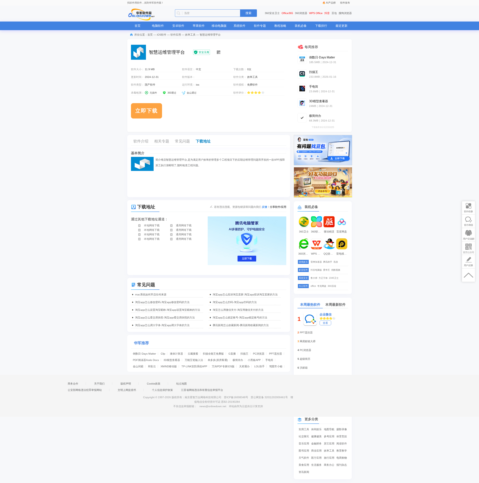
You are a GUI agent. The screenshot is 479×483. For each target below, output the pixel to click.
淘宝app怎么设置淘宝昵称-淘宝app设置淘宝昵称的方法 (167, 309)
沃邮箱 (304, 367)
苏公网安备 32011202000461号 (270, 397)
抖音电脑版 (316, 270)
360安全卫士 (272, 13)
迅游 (335, 262)
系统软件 (239, 25)
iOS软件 (161, 34)
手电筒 (269, 360)
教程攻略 (280, 25)
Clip (163, 353)
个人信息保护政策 (162, 390)
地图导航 (329, 429)
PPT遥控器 (275, 353)
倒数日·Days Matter (144, 353)
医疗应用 (316, 457)
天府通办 (244, 366)
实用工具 (304, 429)
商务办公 (329, 464)
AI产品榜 (331, 2)
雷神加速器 (316, 262)
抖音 (327, 13)
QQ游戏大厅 (329, 253)
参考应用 (329, 436)
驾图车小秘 (275, 366)
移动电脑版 (219, 25)
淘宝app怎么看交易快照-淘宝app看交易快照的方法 (165, 317)
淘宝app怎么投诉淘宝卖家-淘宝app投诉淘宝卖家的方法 (245, 294)
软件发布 (345, 2)
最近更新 (341, 25)
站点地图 (181, 383)
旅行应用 (329, 457)
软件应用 (175, 34)
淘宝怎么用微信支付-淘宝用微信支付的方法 (238, 309)
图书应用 (304, 450)
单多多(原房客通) (218, 360)
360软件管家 (317, 231)
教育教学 (341, 450)
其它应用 (329, 443)
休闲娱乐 (316, 429)
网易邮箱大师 (307, 341)
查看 (325, 322)
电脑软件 (158, 25)
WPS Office (316, 13)
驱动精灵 (329, 231)
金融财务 (316, 443)
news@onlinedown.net (212, 406)
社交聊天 (304, 436)
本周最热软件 (310, 304)
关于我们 (99, 383)
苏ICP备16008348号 (236, 397)
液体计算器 (176, 353)
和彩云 (152, 366)
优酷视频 (335, 270)
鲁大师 (314, 278)
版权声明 (125, 383)
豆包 (334, 13)
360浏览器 (301, 13)
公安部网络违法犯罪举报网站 (85, 390)
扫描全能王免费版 (213, 353)
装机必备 (301, 25)
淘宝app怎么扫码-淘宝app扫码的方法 (235, 302)
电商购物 (341, 457)
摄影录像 (341, 429)
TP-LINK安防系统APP (194, 366)
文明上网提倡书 (127, 390)
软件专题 (260, 25)
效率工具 (190, 34)
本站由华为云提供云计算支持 (246, 406)
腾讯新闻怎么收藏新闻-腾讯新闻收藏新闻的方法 (241, 325)
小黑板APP (254, 360)
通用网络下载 (184, 225)
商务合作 (73, 383)
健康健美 (316, 436)
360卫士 (304, 231)
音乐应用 (304, 443)
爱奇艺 (326, 270)
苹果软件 (199, 25)
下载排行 (321, 25)
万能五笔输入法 (194, 360)
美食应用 (304, 464)
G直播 (232, 353)
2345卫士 (334, 278)
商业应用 (316, 450)
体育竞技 (341, 436)
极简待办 (238, 360)
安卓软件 (178, 25)
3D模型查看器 (172, 360)
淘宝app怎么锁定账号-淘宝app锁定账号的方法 (240, 317)
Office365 (287, 13)
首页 (138, 25)
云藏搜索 (193, 353)
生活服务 (316, 464)
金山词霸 (138, 366)
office (313, 286)
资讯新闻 (304, 471)
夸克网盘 (321, 286)
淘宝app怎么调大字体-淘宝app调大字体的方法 (162, 325)
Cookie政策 (153, 383)
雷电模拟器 (342, 253)
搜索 (248, 13)
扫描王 (244, 353)
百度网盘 (341, 231)
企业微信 (326, 314)
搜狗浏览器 (345, 13)
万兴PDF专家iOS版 (223, 366)
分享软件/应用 (278, 206)
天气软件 (304, 457)
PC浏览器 (258, 353)
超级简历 (305, 358)
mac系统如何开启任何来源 (150, 294)
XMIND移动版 (169, 366)
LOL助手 (259, 366)
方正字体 (323, 278)
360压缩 (332, 286)
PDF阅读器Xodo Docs (146, 360)
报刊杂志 (341, 464)
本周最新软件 (335, 304)
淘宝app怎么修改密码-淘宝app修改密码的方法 (162, 302)
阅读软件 (341, 443)
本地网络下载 (152, 225)
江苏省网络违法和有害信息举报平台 (202, 390)
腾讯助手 (327, 262)
